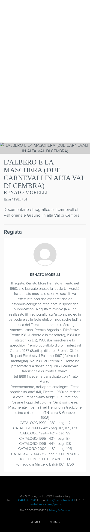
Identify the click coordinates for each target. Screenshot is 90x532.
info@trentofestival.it (61, 500)
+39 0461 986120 (24, 500)
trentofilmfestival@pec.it (45, 504)
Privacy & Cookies (59, 510)
